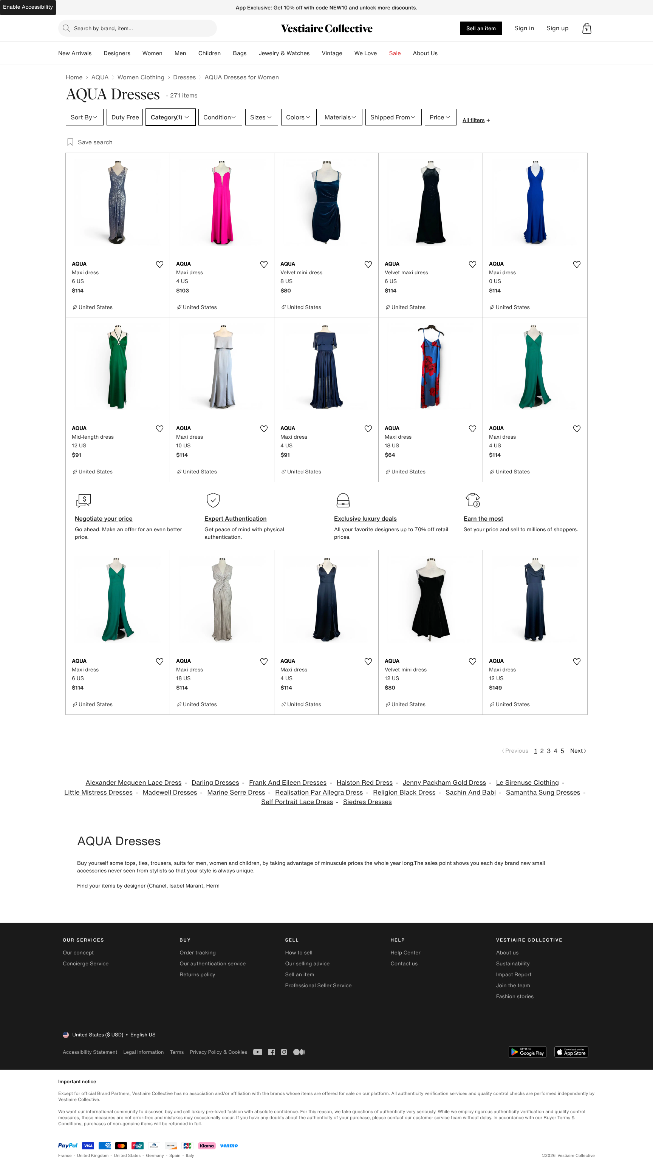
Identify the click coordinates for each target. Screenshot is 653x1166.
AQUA (99, 77)
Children (209, 53)
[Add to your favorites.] (159, 264)
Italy (190, 1155)
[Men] (192, 53)
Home (74, 77)
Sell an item (481, 28)
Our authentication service (212, 964)
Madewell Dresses (170, 792)
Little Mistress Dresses (98, 792)
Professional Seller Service (318, 986)
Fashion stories (515, 997)
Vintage (332, 53)
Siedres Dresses (367, 802)
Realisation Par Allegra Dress (319, 792)
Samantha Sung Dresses (543, 792)
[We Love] (383, 53)
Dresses (184, 77)
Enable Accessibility (28, 7)
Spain (175, 1155)
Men (180, 53)
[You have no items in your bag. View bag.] (587, 28)
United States (127, 1155)
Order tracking (197, 953)
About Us (425, 53)
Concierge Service (85, 964)
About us (507, 953)
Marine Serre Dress (236, 792)
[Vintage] (348, 53)
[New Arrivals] (97, 53)
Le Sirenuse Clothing (527, 782)
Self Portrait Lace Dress (297, 802)
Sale (395, 53)
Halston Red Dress (365, 782)
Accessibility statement (90, 1052)
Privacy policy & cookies (218, 1052)
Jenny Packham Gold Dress (444, 782)
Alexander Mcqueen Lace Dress (133, 782)
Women (152, 53)
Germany (155, 1155)
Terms (177, 1052)
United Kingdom (93, 1155)
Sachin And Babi (471, 792)
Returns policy (197, 975)
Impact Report (514, 975)
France (65, 1155)
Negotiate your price (104, 518)
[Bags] (252, 53)
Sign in (524, 28)
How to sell (298, 953)
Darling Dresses (215, 782)
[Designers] (136, 53)
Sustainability (513, 964)
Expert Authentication (235, 518)
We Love (365, 53)
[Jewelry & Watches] (316, 53)
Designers (117, 53)
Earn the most (483, 518)
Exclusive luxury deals (365, 518)
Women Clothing (141, 77)
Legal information (143, 1052)
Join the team (513, 986)
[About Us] (444, 53)
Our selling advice (307, 964)
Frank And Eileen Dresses (287, 782)
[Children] (227, 53)
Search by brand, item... (103, 28)
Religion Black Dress (404, 792)
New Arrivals (74, 53)
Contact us (404, 964)
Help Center (406, 953)
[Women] (169, 53)
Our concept (78, 953)
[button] (587, 28)
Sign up (557, 28)
